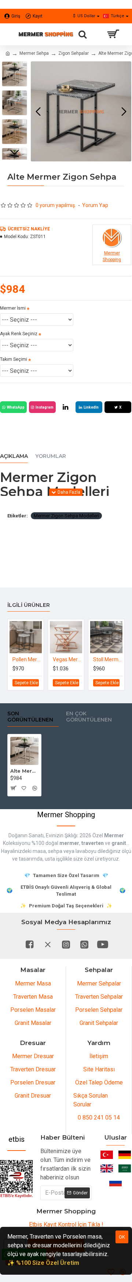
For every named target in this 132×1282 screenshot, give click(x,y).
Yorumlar (50, 456)
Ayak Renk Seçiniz (18, 333)
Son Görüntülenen (30, 717)
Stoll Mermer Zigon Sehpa (107, 659)
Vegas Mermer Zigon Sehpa (67, 659)
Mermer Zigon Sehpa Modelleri (66, 515)
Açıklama (14, 456)
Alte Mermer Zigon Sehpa (24, 771)
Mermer (114, 835)
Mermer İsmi (13, 308)
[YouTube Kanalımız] (102, 944)
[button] (38, 111)
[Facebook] (29, 944)
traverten (92, 843)
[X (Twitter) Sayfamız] (47, 944)
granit (118, 843)
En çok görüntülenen (89, 717)
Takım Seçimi (13, 359)
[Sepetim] (113, 34)
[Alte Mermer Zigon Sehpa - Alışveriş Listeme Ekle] (23, 787)
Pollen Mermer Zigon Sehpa (27, 659)
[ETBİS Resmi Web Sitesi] (16, 1179)
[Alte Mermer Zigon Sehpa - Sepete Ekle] (13, 787)
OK (122, 1237)
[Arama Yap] (82, 34)
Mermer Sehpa (34, 53)
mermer (69, 843)
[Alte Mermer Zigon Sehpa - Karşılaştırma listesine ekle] (34, 787)
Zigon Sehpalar (73, 53)
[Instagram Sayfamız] (66, 944)
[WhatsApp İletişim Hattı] (84, 944)
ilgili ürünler (28, 605)
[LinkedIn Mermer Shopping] (66, 407)
